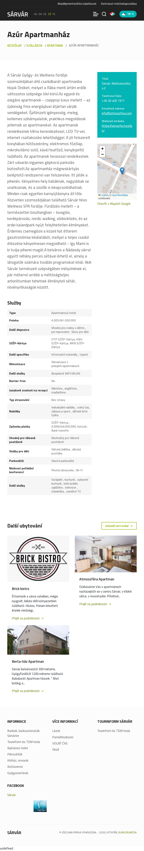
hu (35, 14)
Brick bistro (20, 588)
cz (49, 14)
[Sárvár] (17, 14)
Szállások (34, 45)
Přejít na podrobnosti (26, 618)
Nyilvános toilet (17, 748)
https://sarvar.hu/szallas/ (117, 128)
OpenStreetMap (120, 195)
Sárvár (11, 794)
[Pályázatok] (112, 14)
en (40, 14)
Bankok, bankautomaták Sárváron (23, 733)
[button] (122, 171)
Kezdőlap (14, 45)
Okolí (55, 749)
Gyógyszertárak (17, 773)
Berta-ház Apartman (28, 661)
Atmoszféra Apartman (96, 579)
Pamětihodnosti (62, 737)
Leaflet (104, 195)
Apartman (55, 45)
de (45, 14)
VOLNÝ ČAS (60, 743)
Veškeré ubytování (117, 526)
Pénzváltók (14, 754)
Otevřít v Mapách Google (113, 203)
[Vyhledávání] (104, 14)
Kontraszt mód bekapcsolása (119, 4)
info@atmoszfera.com (117, 113)
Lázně (56, 731)
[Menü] (95, 14)
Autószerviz (15, 766)
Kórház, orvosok (17, 760)
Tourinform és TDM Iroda (23, 742)
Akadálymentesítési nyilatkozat (77, 4)
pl (54, 14)
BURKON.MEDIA (127, 832)
